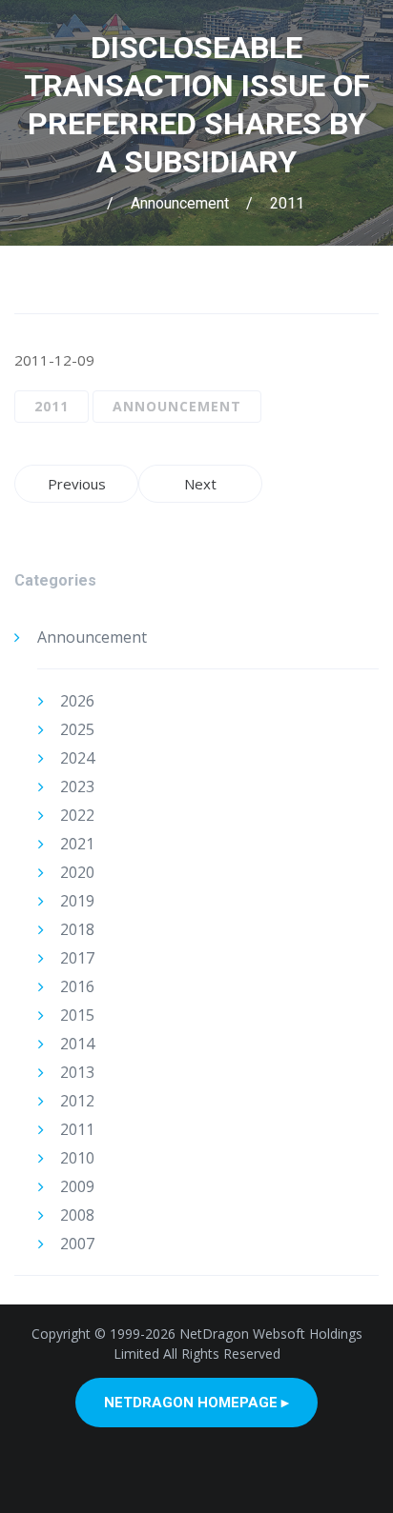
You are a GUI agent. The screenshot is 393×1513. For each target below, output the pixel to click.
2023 (77, 786)
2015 (77, 1015)
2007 (77, 1243)
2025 (77, 729)
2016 (77, 986)
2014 (77, 1043)
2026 (77, 700)
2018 (77, 929)
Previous (77, 483)
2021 (77, 843)
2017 (77, 957)
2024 (77, 757)
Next (200, 483)
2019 (77, 900)
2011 (287, 203)
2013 (77, 1072)
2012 (77, 1100)
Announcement (180, 203)
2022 (77, 815)
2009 (77, 1186)
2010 (77, 1157)
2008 (77, 1214)
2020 (77, 872)
